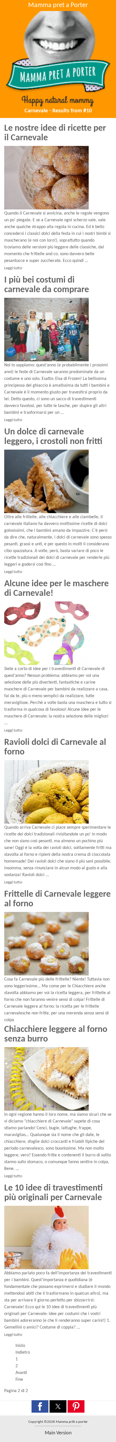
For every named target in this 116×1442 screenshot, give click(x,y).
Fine (19, 1379)
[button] (40, 1406)
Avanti (21, 1373)
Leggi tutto (13, 268)
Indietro (22, 1352)
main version (58, 1433)
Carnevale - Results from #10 (58, 111)
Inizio (20, 1345)
